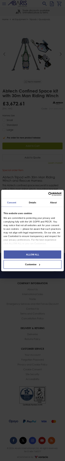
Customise (30, 264)
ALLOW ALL (32, 254)
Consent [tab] (11, 202)
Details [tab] (32, 202)
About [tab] (53, 202)
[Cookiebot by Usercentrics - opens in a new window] (48, 194)
